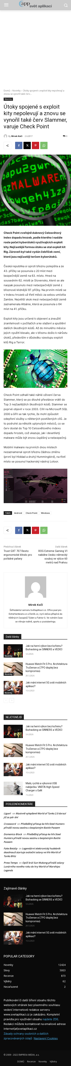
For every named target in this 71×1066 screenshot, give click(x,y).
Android (18, 513)
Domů (7, 90)
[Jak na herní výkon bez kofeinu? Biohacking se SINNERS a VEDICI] (13, 651)
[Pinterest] (35, 145)
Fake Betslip (10, 848)
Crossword (10, 823)
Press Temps (10, 862)
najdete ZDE (50, 1019)
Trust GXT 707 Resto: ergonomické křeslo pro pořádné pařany (18, 554)
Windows (45, 513)
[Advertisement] (35, 47)
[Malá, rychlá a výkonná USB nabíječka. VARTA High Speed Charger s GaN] (13, 788)
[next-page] (11, 700)
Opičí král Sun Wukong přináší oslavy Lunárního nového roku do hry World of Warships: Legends (34, 866)
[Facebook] (18, 145)
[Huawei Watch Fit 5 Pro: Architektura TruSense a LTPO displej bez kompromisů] (13, 669)
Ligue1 (7, 813)
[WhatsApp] (44, 145)
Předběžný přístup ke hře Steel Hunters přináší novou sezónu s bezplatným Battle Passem (32, 838)
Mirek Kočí (16, 136)
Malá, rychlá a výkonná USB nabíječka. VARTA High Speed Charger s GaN (42, 787)
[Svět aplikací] (35, 4)
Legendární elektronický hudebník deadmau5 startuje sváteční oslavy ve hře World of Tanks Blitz (32, 852)
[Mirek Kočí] (6, 136)
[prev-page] (6, 700)
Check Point (31, 513)
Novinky (16, 90)
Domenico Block (13, 834)
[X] (27, 145)
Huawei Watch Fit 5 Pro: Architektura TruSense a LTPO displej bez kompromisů (46, 667)
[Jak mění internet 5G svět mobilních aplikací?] (13, 687)
